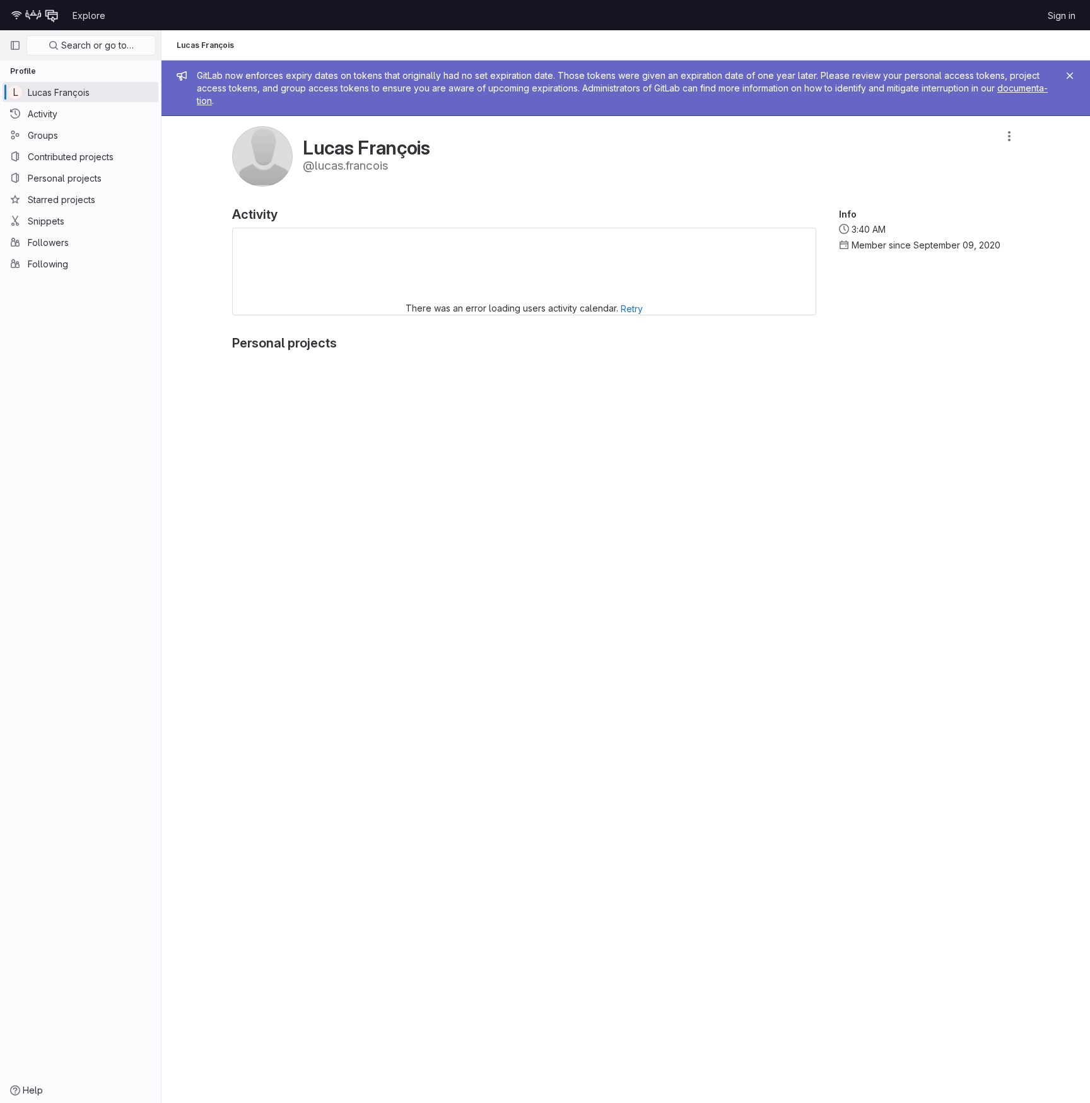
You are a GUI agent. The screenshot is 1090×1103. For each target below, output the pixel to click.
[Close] (1069, 75)
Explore (89, 15)
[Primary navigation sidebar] (15, 45)
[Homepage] (34, 15)
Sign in (1061, 15)
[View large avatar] (262, 155)
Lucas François (205, 45)
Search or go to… (96, 45)
